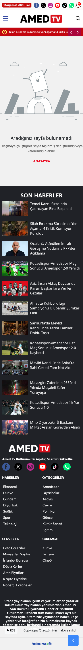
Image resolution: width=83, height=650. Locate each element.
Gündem (10, 499)
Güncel (48, 517)
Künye (47, 548)
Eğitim (47, 530)
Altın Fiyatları (14, 572)
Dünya (8, 493)
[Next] (77, 32)
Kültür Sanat (52, 523)
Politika (48, 511)
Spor (7, 517)
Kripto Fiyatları (15, 579)
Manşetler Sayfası (17, 554)
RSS (12, 630)
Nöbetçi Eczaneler (17, 585)
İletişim (48, 554)
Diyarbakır (11, 505)
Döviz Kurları (13, 566)
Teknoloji (10, 523)
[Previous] (71, 32)
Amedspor (50, 486)
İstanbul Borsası (15, 560)
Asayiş (47, 499)
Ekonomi (10, 486)
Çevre (47, 505)
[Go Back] (73, 640)
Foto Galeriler (14, 548)
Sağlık (8, 511)
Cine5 (47, 560)
